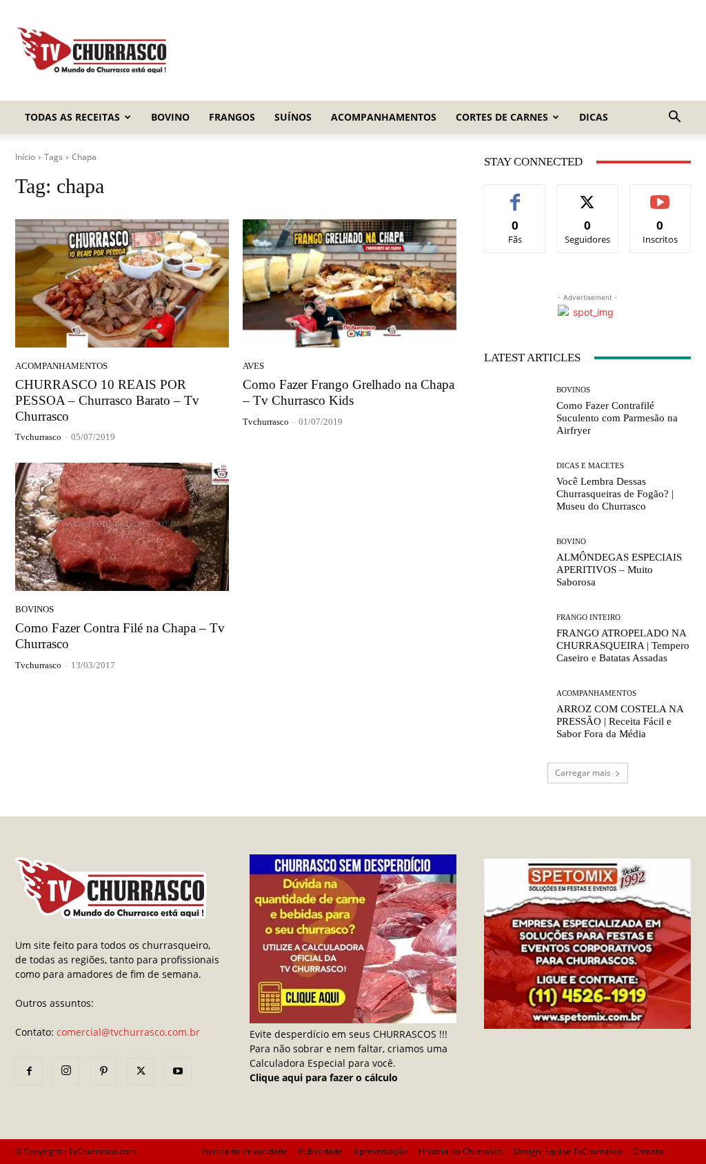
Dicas (593, 116)
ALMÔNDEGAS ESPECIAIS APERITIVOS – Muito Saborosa (619, 570)
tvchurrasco (38, 437)
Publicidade (321, 1151)
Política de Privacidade (244, 1151)
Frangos (232, 116)
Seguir (587, 195)
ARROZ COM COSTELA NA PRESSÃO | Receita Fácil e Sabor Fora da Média (620, 721)
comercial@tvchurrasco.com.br (128, 1031)
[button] (674, 118)
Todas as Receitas (72, 116)
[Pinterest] (103, 1071)
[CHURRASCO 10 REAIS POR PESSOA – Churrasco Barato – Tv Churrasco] (122, 283)
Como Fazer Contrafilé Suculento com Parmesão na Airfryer (617, 418)
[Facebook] (29, 1071)
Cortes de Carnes (502, 116)
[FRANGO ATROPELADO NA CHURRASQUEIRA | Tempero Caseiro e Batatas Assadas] (515, 639)
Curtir (515, 195)
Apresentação (380, 1151)
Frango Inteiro (588, 617)
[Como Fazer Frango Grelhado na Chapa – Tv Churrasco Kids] (349, 283)
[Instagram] (66, 1071)
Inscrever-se (660, 195)
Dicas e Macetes (590, 466)
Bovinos (34, 609)
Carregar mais (583, 773)
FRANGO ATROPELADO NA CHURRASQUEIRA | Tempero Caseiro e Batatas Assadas (622, 645)
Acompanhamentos (383, 116)
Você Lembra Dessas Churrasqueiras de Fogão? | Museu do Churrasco (615, 494)
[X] (140, 1071)
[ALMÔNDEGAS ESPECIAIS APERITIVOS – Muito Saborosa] (515, 563)
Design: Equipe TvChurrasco (568, 1151)
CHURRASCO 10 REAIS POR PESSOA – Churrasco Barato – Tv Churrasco (107, 400)
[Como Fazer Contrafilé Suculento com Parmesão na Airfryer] (515, 411)
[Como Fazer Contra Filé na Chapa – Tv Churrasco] (122, 527)
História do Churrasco (460, 1151)
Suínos (293, 116)
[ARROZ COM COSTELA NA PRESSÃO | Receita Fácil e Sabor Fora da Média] (515, 714)
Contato (648, 1151)
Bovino (170, 116)
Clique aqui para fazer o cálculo (324, 1077)
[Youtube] (178, 1071)
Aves (253, 365)
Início (25, 157)
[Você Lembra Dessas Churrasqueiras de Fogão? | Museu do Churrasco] (515, 487)
